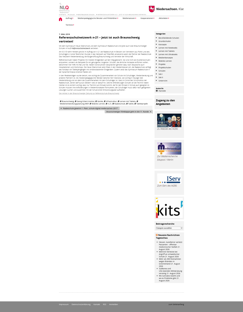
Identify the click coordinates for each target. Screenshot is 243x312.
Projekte (162, 64)
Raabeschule (119, 103)
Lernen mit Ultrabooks (168, 54)
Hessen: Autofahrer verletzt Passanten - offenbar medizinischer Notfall (170, 244)
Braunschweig (68, 101)
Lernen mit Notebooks (168, 48)
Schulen (162, 71)
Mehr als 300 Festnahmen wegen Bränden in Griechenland (170, 261)
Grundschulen (165, 41)
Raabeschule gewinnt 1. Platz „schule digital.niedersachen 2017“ (90, 108)
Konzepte (163, 44)
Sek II (161, 77)
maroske (162, 91)
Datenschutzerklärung (81, 304)
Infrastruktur (111, 101)
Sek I (161, 74)
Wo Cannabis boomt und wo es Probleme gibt (169, 277)
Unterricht (163, 80)
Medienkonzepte (166, 57)
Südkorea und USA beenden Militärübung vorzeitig (170, 271)
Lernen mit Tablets (128, 101)
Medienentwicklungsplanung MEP (74, 103)
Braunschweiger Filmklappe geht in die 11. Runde (127, 111)
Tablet (131, 103)
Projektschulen (165, 67)
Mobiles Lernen (98, 103)
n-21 (110, 103)
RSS (104, 304)
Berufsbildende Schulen (169, 38)
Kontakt (97, 304)
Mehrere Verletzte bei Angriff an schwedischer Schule (169, 254)
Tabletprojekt (142, 103)
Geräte (100, 101)
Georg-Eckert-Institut (85, 101)
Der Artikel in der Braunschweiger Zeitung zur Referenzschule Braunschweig (89, 93)
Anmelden (113, 304)
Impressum (64, 304)
